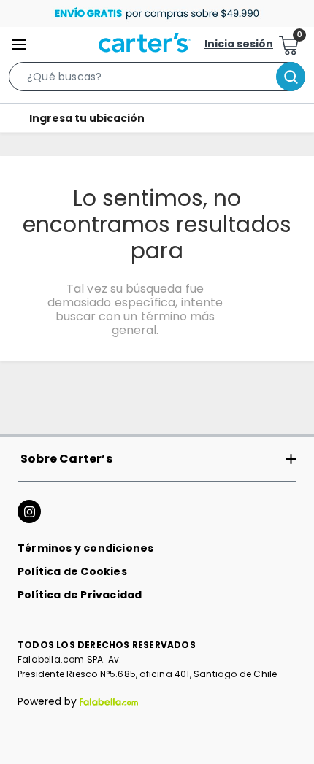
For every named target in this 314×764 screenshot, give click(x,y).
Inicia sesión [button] (238, 43)
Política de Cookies (72, 571)
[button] (157, 79)
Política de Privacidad (80, 594)
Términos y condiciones (85, 548)
